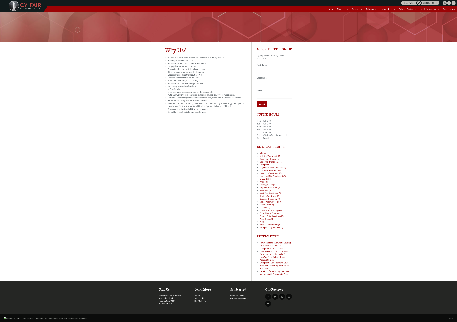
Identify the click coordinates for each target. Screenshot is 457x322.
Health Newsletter (428, 9)
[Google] (445, 3)
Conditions (387, 9)
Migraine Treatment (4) (270, 187)
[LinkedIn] (275, 297)
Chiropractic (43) (267, 164)
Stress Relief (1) (267, 204)
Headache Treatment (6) (271, 173)
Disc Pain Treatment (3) (270, 170)
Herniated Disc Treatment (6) (273, 176)
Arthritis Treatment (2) (270, 156)
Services (356, 9)
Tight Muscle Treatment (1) (272, 213)
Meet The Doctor (200, 301)
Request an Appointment (239, 298)
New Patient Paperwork (238, 295)
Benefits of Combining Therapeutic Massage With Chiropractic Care (275, 272)
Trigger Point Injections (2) (272, 216)
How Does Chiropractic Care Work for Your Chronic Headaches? (275, 252)
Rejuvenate (371, 9)
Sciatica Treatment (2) (270, 196)
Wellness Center (406, 9)
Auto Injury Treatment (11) (271, 159)
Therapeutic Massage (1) (271, 210)
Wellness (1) (265, 221)
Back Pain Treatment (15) (271, 161)
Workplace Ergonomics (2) (271, 227)
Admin (451, 318)
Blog (445, 9)
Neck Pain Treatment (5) (270, 193)
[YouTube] (268, 304)
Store (452, 9)
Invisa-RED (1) (266, 179)
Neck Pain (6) (265, 190)
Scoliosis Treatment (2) (270, 199)
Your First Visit (199, 298)
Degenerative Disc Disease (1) (273, 167)
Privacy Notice (82, 318)
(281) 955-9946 (167, 304)
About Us (341, 9)
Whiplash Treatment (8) (270, 224)
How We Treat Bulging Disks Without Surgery (272, 258)
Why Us (197, 295)
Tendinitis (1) (265, 207)
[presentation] (9, 318)
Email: (259, 90)
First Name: (262, 65)
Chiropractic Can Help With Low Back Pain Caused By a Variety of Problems (274, 265)
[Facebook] (449, 3)
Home (330, 9)
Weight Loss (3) (266, 219)
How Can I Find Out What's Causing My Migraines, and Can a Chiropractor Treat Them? (275, 245)
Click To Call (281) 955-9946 (420, 3)
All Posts (264, 153)
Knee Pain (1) (265, 181)
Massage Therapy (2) (269, 184)
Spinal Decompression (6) (271, 201)
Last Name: (262, 77)
